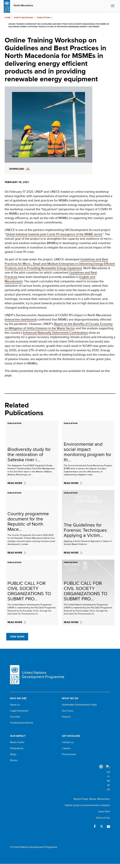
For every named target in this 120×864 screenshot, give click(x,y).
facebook (94, 826)
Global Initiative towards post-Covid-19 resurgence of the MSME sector (54, 234)
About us (15, 704)
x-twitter (101, 826)
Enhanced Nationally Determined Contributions (55, 332)
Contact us (68, 742)
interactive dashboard (20, 319)
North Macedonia (23, 5)
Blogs (13, 754)
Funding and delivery (21, 722)
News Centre (17, 742)
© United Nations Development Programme (33, 847)
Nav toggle (112, 6)
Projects (66, 716)
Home (7, 17)
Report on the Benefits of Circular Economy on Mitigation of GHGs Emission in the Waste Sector (59, 325)
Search (108, 6)
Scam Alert (104, 811)
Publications (43, 17)
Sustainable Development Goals (79, 704)
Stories (14, 760)
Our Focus (67, 711)
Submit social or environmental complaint (87, 805)
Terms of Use (103, 818)
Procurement (69, 754)
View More (17, 636)
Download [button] (16, 169)
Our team (15, 716)
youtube (108, 826)
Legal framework (19, 711)
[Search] (108, 778)
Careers (66, 748)
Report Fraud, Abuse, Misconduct (92, 799)
